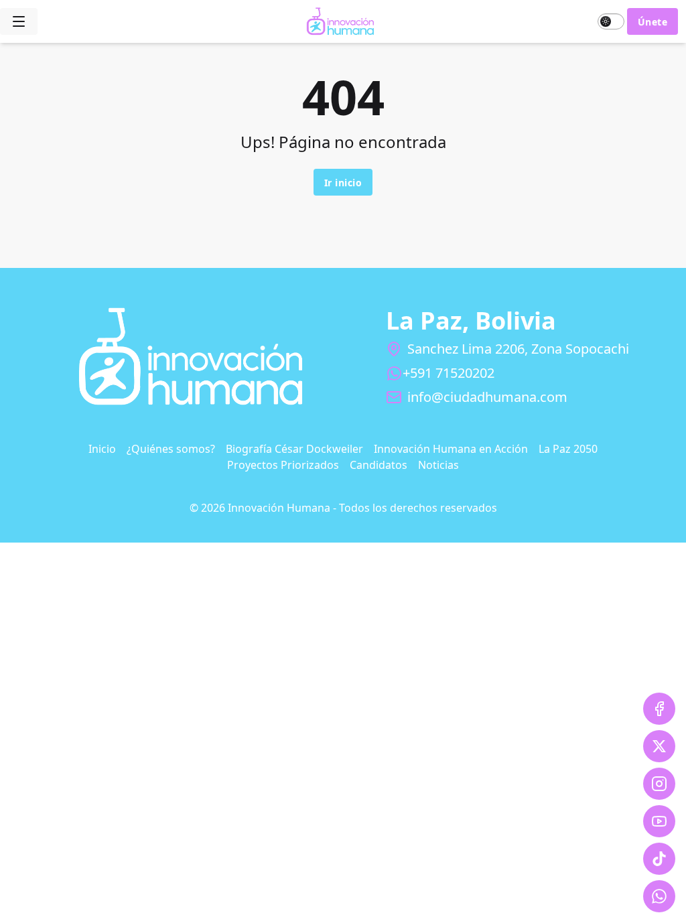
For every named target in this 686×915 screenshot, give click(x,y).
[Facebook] (659, 709)
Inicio (102, 448)
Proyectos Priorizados (283, 465)
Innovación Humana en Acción (451, 448)
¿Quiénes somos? (171, 448)
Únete (653, 21)
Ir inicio (343, 182)
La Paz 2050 (568, 448)
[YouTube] (659, 821)
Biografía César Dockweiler (294, 448)
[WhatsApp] (659, 896)
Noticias (438, 465)
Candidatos (378, 465)
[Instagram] (659, 784)
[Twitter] (659, 746)
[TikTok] (659, 859)
